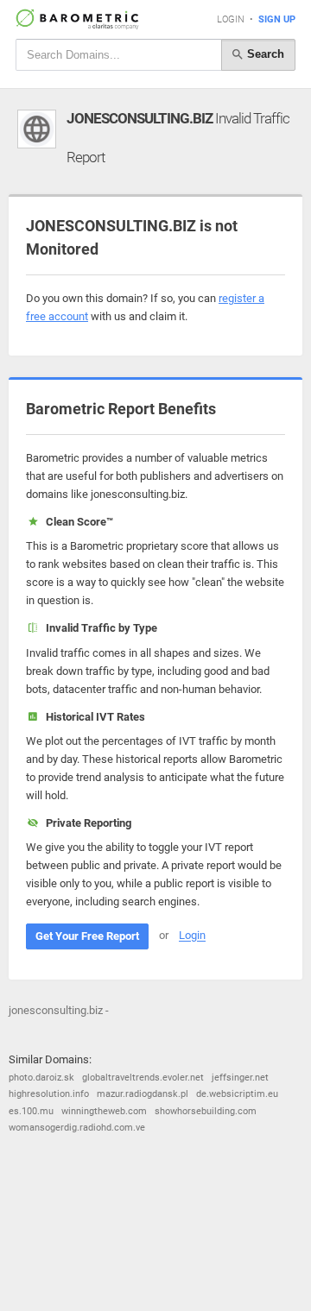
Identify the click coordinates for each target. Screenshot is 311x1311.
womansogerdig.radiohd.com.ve (77, 1127)
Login (230, 19)
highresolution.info (49, 1094)
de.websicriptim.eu (237, 1094)
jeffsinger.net (240, 1077)
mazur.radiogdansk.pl (142, 1094)
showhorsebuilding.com (206, 1111)
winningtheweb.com (104, 1111)
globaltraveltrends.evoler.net (143, 1077)
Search (264, 53)
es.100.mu (31, 1111)
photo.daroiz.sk (41, 1077)
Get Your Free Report (87, 936)
